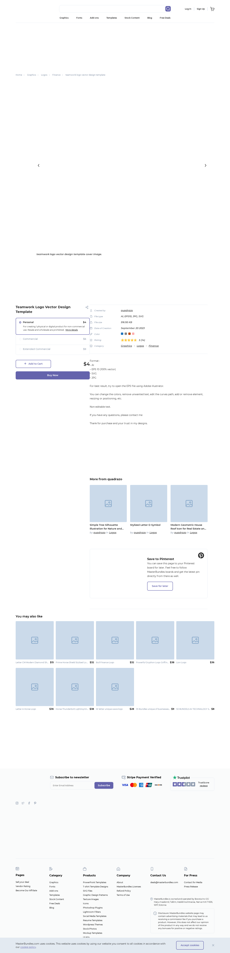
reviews (204, 785)
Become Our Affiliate (26, 890)
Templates (111, 18)
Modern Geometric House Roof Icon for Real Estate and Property (188, 527)
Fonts (79, 18)
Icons (86, 903)
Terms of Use (123, 895)
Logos (140, 345)
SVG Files (87, 891)
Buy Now (52, 375)
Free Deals (165, 18)
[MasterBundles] (27, 9)
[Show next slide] (206, 165)
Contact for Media (193, 882)
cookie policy (28, 947)
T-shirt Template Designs (95, 886)
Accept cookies (190, 945)
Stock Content (132, 18)
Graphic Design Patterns (95, 895)
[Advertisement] (115, 46)
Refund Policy (124, 891)
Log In (188, 9)
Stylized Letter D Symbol (145, 524)
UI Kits (86, 937)
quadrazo (127, 310)
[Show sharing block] (87, 307)
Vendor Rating (23, 886)
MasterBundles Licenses (129, 886)
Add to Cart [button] (35, 363)
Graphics (64, 18)
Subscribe (104, 785)
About (120, 882)
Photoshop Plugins (93, 907)
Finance (154, 345)
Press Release (191, 886)
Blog (149, 18)
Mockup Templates (92, 933)
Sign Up (201, 9)
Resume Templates (92, 920)
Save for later (160, 586)
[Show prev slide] (39, 165)
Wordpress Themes (93, 924)
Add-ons (94, 18)
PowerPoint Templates (94, 882)
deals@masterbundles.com (164, 882)
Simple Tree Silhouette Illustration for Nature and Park (106, 527)
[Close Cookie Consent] (213, 945)
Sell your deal (22, 882)
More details (71, 330)
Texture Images (91, 899)
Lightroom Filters (92, 912)
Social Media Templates (94, 916)
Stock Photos (90, 929)
